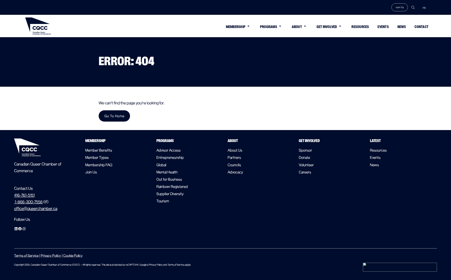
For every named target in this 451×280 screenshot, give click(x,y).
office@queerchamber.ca (35, 208)
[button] (248, 26)
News (401, 27)
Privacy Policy (51, 255)
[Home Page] (38, 26)
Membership (236, 27)
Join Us (400, 7)
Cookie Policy (73, 255)
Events (383, 27)
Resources (360, 27)
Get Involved (327, 27)
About (297, 27)
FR (424, 8)
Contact (421, 27)
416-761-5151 (24, 195)
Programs (268, 27)
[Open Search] (413, 7)
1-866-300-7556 (28, 201)
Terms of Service (26, 255)
